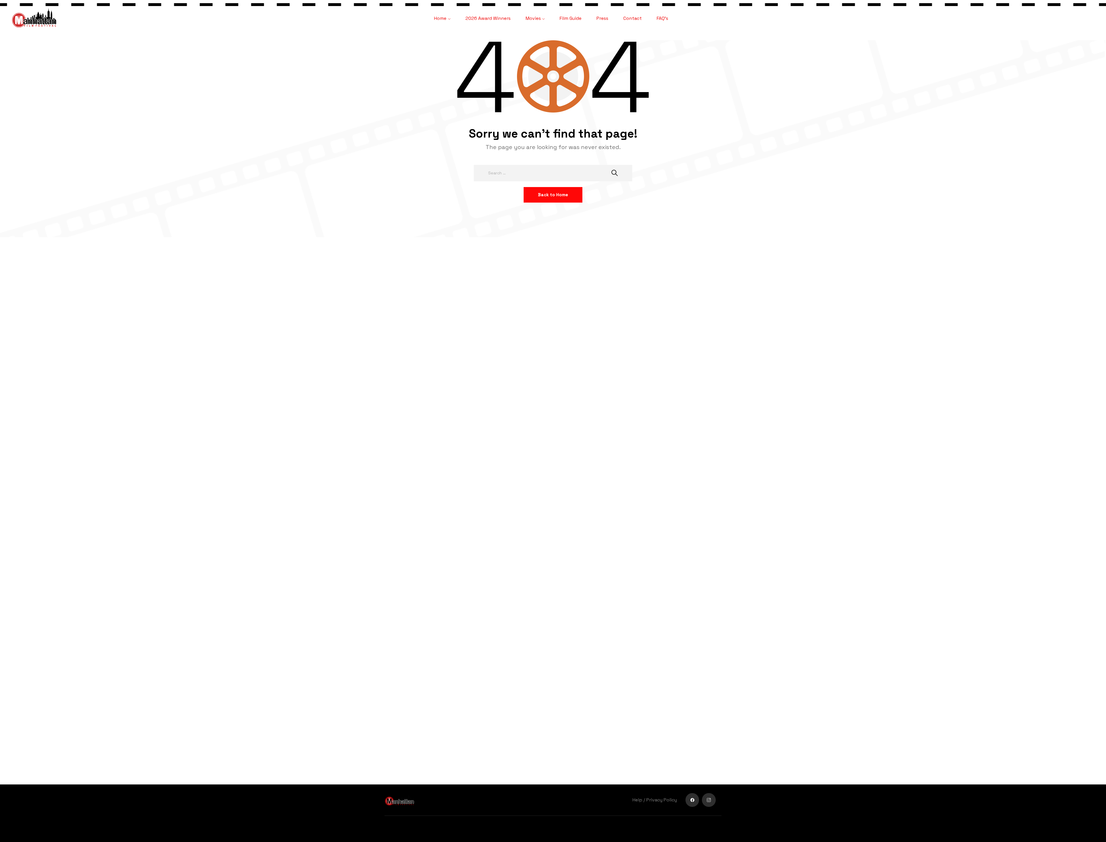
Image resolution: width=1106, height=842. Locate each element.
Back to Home (553, 194)
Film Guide (571, 18)
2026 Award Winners (488, 18)
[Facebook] (692, 800)
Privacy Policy (661, 800)
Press (602, 18)
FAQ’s (662, 18)
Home (440, 18)
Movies (533, 18)
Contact (632, 18)
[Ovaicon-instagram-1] (709, 800)
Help (637, 800)
